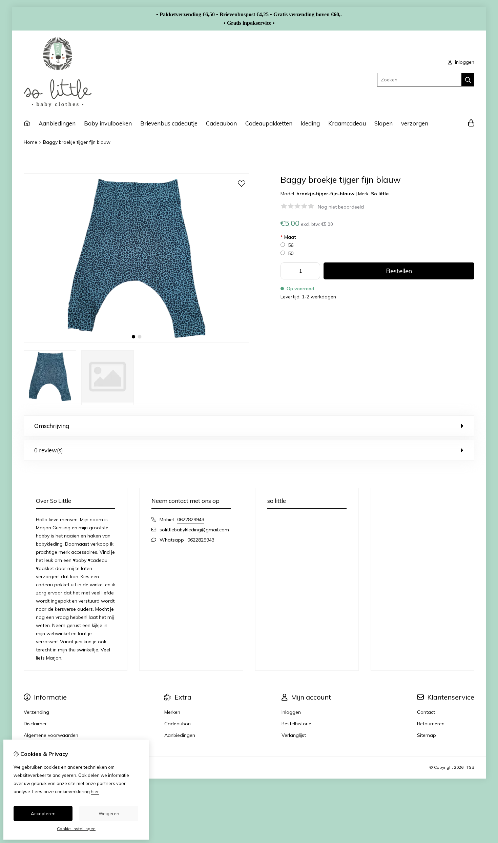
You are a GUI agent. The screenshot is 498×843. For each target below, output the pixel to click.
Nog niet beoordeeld (341, 207)
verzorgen (414, 123)
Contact (426, 712)
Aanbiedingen (57, 123)
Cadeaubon (221, 123)
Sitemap (426, 735)
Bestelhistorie (296, 724)
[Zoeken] (468, 79)
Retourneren (430, 724)
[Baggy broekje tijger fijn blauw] (136, 341)
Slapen (383, 123)
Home (30, 142)
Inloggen (291, 712)
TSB (470, 767)
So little (380, 194)
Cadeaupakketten (268, 123)
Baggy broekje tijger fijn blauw (76, 142)
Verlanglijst (294, 735)
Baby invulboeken (108, 123)
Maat (288, 237)
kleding (310, 123)
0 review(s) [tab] (48, 450)
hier (95, 791)
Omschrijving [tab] (51, 425)
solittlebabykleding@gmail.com (194, 530)
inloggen (464, 62)
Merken (172, 712)
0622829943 (190, 519)
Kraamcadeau (347, 123)
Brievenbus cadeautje (169, 123)
